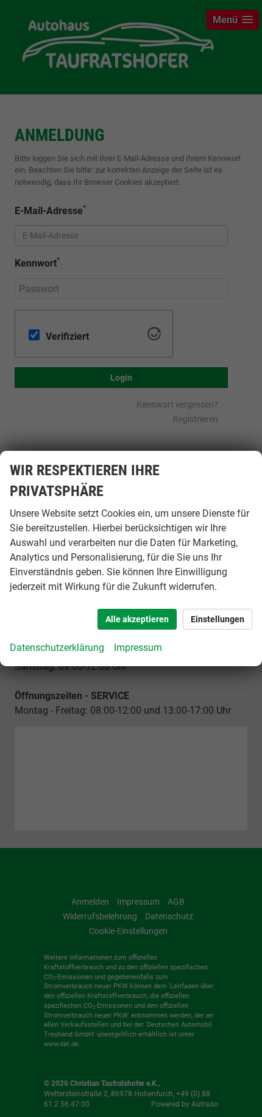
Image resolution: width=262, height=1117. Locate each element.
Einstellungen (217, 619)
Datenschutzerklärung (57, 647)
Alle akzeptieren (137, 619)
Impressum (138, 647)
